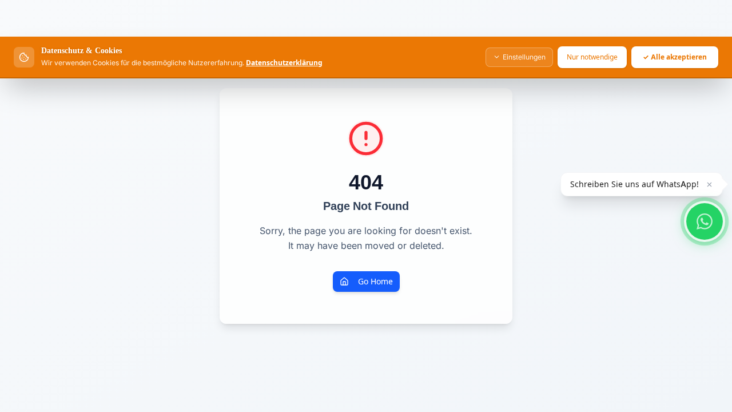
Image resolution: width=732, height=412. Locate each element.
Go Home (375, 281)
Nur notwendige (592, 57)
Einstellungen (524, 57)
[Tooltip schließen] (709, 184)
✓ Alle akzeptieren (675, 57)
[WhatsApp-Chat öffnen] (704, 221)
